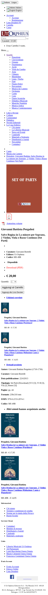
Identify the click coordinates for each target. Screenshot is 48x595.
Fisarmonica (17, 64)
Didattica (10, 120)
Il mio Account (12, 566)
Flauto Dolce (17, 84)
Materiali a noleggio (14, 536)
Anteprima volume (14, 223)
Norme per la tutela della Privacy (20, 513)
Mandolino (16, 76)
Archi (14, 67)
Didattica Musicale (19, 101)
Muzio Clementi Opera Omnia (19, 554)
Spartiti (9, 55)
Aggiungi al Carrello (12, 287)
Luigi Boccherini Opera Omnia (19, 551)
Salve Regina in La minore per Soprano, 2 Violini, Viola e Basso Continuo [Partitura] (24, 321)
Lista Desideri (12, 571)
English (18, 11)
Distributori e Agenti (20, 139)
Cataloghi (16, 135)
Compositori (11, 118)
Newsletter (16, 142)
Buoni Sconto (12, 516)
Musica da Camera (19, 89)
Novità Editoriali (13, 122)
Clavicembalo (17, 60)
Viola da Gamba (18, 69)
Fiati (13, 81)
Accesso (15, 18)
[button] (27, 578)
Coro (14, 96)
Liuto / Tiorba (17, 79)
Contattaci (16, 144)
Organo (15, 62)
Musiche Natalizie (19, 103)
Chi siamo (16, 127)
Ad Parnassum (12, 549)
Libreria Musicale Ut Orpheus (19, 546)
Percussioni (16, 86)
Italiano (18, 8)
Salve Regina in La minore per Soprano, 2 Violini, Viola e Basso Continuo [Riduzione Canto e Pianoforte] (24, 352)
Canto (14, 93)
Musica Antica (18, 105)
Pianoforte (16, 57)
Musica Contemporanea (22, 108)
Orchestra (16, 91)
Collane (9, 115)
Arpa (14, 72)
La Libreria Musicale (20, 130)
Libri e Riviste (12, 113)
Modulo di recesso (14, 528)
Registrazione (17, 20)
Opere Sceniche (18, 98)
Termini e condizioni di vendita (19, 511)
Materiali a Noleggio (20, 137)
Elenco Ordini (12, 569)
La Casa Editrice (13, 125)
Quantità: (5, 281)
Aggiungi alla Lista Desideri (12, 292)
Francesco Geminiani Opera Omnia (21, 556)
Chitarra (15, 74)
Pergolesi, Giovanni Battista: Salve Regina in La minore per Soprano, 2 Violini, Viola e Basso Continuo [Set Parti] (26, 158)
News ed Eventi (18, 132)
